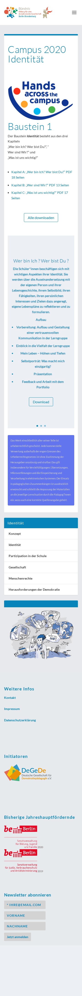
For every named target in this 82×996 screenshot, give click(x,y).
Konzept (15, 533)
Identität (15, 545)
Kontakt (10, 698)
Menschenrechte (20, 578)
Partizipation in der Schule (27, 556)
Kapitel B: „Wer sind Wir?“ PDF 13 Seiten (40, 185)
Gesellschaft (17, 567)
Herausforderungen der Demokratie (34, 589)
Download (41, 402)
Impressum (12, 709)
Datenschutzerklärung (20, 720)
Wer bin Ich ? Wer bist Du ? (41, 261)
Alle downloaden (41, 217)
